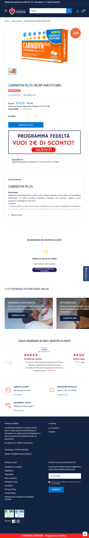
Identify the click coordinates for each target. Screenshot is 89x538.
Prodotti (52, 432)
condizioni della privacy (62, 482)
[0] (82, 11)
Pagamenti (9, 474)
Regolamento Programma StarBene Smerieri (19, 498)
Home (7, 21)
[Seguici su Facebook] (13, 522)
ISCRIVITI (56, 489)
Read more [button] (52, 370)
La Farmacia (54, 428)
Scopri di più (62, 395)
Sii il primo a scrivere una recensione (44, 270)
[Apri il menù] (6, 11)
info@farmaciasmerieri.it (21, 454)
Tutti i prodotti (16, 21)
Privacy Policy (10, 489)
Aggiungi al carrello (26, 125)
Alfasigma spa (14, 95)
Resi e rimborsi (11, 478)
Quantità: (12, 116)
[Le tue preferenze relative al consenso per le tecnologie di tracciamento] (85, 534)
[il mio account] (77, 12)
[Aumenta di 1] (35, 116)
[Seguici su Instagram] (18, 522)
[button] (44, 535)
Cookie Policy (10, 493)
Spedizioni (9, 471)
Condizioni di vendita (13, 467)
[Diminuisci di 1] (22, 116)
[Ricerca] (69, 10)
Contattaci (18, 395)
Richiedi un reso (11, 482)
